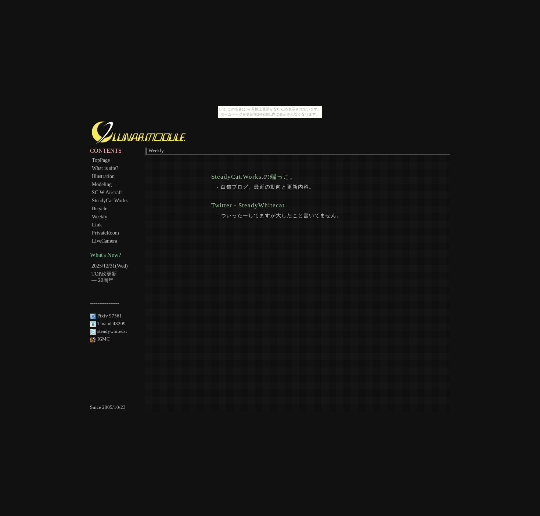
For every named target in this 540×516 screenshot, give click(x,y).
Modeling (102, 184)
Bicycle (99, 208)
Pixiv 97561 (109, 316)
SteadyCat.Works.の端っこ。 (253, 176)
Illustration (103, 176)
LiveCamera (104, 241)
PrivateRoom (105, 233)
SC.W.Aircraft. (107, 192)
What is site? (105, 168)
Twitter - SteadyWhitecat (248, 205)
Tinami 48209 (111, 323)
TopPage (101, 160)
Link (97, 225)
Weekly (99, 216)
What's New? (105, 255)
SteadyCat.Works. (110, 200)
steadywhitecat (112, 331)
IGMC (103, 339)
